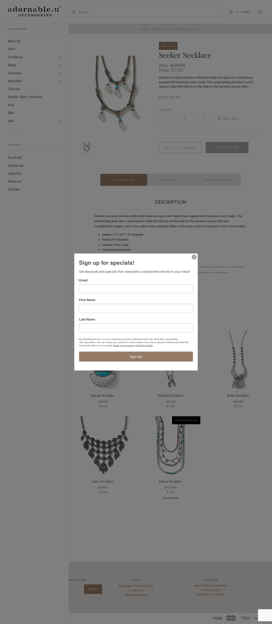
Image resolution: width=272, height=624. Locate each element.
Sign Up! (136, 356)
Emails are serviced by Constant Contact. (133, 345)
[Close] (194, 257)
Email (83, 280)
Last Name (87, 319)
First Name (87, 299)
